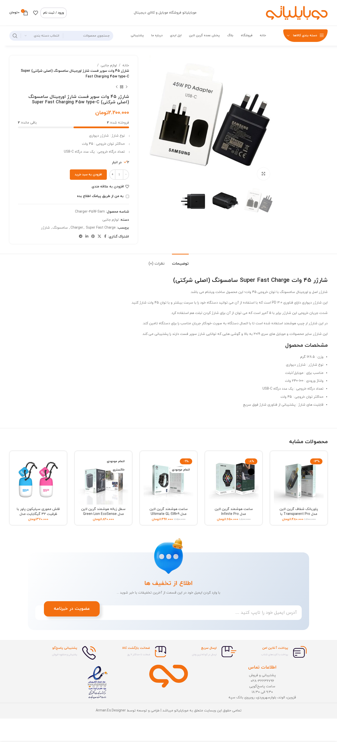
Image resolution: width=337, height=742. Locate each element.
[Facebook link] (105, 236)
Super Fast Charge (101, 227)
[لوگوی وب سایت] (297, 12)
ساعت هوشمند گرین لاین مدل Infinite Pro (234, 511)
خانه (125, 65)
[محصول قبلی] (126, 86)
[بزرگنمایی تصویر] (263, 174)
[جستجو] (15, 36)
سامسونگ (60, 227)
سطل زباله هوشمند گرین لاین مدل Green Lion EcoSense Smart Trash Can (103, 514)
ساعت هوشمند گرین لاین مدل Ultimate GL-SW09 (169, 511)
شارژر (45, 227)
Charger (77, 227)
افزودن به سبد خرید (88, 174)
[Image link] (168, 675)
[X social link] (99, 236)
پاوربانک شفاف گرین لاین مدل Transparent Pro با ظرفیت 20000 (299, 514)
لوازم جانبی (109, 65)
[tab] (180, 261)
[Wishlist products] (35, 13)
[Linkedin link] (87, 236)
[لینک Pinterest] (93, 236)
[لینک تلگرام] (80, 236)
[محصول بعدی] (116, 86)
